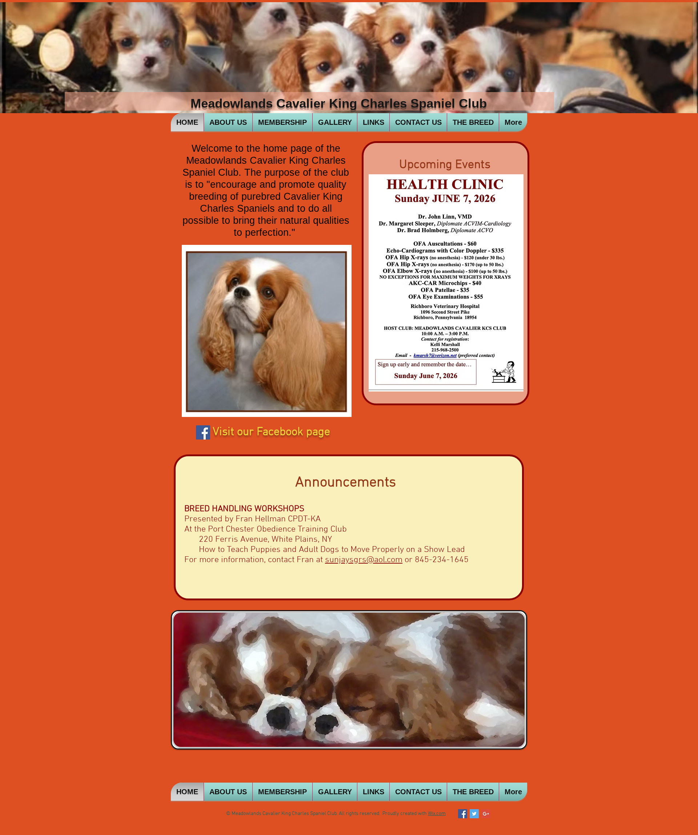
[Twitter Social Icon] (474, 813)
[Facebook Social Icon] (203, 432)
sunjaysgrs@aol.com (363, 560)
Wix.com (437, 814)
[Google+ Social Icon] (485, 813)
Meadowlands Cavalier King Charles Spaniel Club (338, 103)
